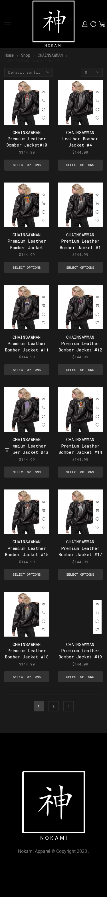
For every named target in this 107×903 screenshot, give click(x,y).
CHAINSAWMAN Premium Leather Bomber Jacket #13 (27, 445)
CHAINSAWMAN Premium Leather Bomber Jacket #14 (80, 445)
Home (9, 55)
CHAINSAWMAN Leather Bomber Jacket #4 (80, 139)
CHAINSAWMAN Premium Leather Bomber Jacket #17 (80, 548)
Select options (43, 101)
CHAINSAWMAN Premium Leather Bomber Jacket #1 (80, 241)
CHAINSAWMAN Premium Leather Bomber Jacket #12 (80, 343)
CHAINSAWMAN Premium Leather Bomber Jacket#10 (26, 139)
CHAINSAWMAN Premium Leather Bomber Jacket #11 (27, 343)
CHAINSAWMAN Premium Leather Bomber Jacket (26, 241)
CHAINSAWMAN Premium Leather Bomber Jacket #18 (27, 650)
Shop (25, 55)
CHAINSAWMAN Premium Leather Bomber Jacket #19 (80, 650)
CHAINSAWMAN (50, 55)
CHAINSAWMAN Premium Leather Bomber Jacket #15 (27, 548)
